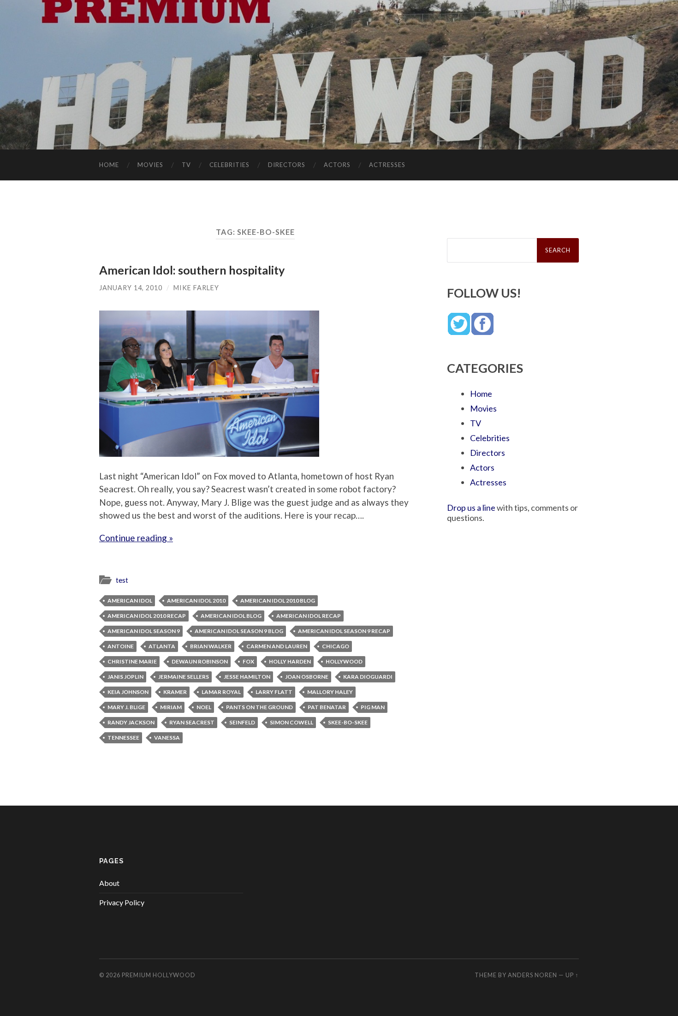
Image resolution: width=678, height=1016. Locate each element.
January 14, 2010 (130, 288)
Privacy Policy (121, 902)
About (109, 883)
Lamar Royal (221, 691)
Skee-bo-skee (348, 722)
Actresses (387, 164)
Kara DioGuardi (368, 676)
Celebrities (229, 164)
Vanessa (167, 737)
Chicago (335, 646)
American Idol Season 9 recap (344, 631)
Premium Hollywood (159, 975)
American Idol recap (308, 615)
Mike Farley (196, 288)
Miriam (171, 707)
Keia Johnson (128, 691)
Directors (286, 164)
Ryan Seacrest (191, 722)
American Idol (129, 600)
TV (186, 164)
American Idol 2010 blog (277, 600)
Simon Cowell (291, 722)
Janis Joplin (125, 676)
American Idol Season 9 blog (239, 631)
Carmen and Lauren (276, 646)
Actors (337, 164)
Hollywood (344, 661)
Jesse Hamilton (247, 676)
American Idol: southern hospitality (192, 270)
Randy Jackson (131, 722)
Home (109, 164)
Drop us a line (471, 507)
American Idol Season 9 (143, 631)
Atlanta (162, 646)
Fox (248, 661)
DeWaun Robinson (200, 661)
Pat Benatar (327, 707)
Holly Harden (290, 661)
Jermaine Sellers (183, 676)
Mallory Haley (330, 691)
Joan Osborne (306, 676)
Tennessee (123, 737)
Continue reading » (136, 537)
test (122, 580)
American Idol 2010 (196, 600)
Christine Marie (132, 661)
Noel (203, 707)
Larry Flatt (274, 691)
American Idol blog (231, 615)
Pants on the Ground (259, 707)
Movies (150, 164)
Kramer (175, 691)
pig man (373, 707)
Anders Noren (532, 975)
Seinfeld (242, 722)
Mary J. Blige (126, 707)
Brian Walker (211, 646)
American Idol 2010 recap (146, 615)
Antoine (120, 646)
